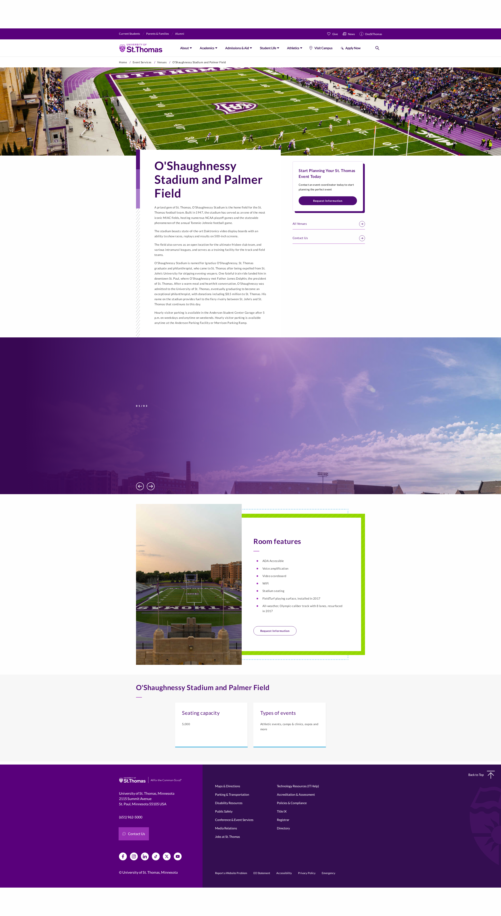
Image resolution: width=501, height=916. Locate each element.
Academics (207, 48)
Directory (283, 828)
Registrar (283, 820)
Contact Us (300, 238)
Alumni (179, 33)
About (184, 48)
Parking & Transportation (232, 794)
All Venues (300, 223)
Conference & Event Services (234, 820)
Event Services (142, 62)
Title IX (282, 811)
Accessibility (284, 873)
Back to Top (476, 774)
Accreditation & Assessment (296, 794)
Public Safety (223, 811)
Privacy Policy (306, 873)
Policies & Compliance (292, 803)
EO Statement (261, 873)
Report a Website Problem (231, 873)
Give (335, 34)
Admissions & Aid (237, 48)
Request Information (328, 200)
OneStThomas (373, 34)
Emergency (328, 873)
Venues (162, 62)
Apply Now (352, 48)
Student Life (268, 48)
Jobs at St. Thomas (227, 836)
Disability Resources (228, 803)
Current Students (129, 33)
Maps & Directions (227, 786)
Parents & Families (157, 33)
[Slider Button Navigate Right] (151, 486)
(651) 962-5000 (130, 817)
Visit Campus (323, 48)
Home (123, 62)
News (351, 34)
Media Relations (226, 828)
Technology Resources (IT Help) (298, 786)
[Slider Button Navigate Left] (140, 486)
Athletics (293, 48)
